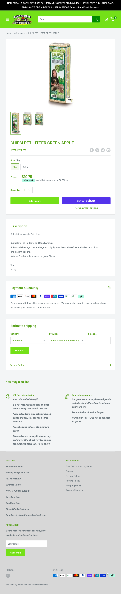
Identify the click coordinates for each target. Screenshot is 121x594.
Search (69, 471)
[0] (113, 19)
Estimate (19, 350)
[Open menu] (7, 19)
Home (8, 33)
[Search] (96, 19)
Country (14, 333)
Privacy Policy (73, 475)
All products (19, 33)
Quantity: (15, 189)
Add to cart (35, 200)
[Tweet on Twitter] (103, 150)
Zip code (92, 333)
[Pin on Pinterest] (97, 150)
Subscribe (15, 552)
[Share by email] (108, 150)
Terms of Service (74, 490)
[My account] (106, 19)
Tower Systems (41, 584)
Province (54, 333)
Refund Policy (17, 365)
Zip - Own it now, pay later (79, 466)
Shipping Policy (73, 485)
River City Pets (18, 150)
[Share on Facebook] (92, 150)
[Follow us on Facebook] (8, 576)
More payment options (86, 207)
